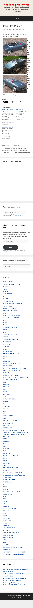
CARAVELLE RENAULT (10, 334)
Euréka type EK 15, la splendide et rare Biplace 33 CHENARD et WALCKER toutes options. (16, 585)
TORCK (5, 513)
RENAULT (6, 489)
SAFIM (5, 499)
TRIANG (5, 523)
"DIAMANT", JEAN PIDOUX (11, 284)
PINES (5, 484)
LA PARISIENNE (8, 423)
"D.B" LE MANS (7, 282)
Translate (17, 215)
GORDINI (6, 396)
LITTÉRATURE (7, 428)
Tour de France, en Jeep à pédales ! (14, 573)
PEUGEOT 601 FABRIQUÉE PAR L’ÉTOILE (17, 153)
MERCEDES (6, 448)
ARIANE (5, 299)
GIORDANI (6, 394)
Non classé (6, 463)
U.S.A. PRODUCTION (9, 528)
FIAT (4, 389)
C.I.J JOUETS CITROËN (10, 327)
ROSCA (5, 496)
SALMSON (6, 501)
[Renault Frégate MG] (9, 132)
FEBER (5, 382)
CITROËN (6, 346)
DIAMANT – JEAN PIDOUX (11, 363)
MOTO (5, 458)
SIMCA (5, 503)
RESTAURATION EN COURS (11, 491)
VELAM (5, 530)
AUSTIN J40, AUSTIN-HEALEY (12, 303)
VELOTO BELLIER (8, 535)
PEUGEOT (6, 470)
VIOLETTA (6, 545)
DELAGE (5, 359)
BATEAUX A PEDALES (10, 311)
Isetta (5, 404)
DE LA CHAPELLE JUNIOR (11, 354)
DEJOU (5, 356)
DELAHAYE (6, 361)
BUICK (5, 325)
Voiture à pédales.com (16, 4)
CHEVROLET (7, 342)
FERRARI (6, 387)
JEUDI (5, 413)
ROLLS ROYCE (7, 494)
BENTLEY (6, 313)
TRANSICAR (7, 520)
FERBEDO (6, 384)
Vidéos (5, 542)
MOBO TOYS (7, 453)
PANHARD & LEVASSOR (10, 468)
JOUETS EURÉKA (8, 416)
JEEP (4, 411)
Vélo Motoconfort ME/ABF (12, 532)
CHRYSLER (6, 344)
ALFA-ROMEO (7, 294)
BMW (5, 320)
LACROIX (6, 425)
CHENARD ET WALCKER (10, 339)
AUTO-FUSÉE (7, 306)
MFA (4, 451)
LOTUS (5, 439)
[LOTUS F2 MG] (22, 115)
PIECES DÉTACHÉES (9, 479)
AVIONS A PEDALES (9, 308)
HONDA (5, 401)
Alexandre (6, 291)
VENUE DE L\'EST (8, 537)
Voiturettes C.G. (8, 549)
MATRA (5, 446)
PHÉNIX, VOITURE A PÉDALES (12, 473)
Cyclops (5, 349)
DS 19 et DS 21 (8, 366)
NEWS (5, 460)
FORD (5, 392)
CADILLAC (6, 330)
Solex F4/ (6, 506)
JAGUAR (5, 408)
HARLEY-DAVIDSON (9, 399)
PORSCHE (6, 487)
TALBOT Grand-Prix (9, 508)
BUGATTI (6, 322)
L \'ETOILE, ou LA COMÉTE (11, 421)
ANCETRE (6, 296)
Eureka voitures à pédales (11, 375)
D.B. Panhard (7, 351)
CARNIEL (6, 337)
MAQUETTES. (7, 441)
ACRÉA (5, 289)
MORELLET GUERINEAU (11, 145)
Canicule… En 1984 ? (9, 576)
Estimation (6, 373)
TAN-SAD (6, 511)
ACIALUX (6, 286)
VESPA (5, 540)
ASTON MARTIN (8, 301)
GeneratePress (16, 597)
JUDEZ (5, 418)
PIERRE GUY (7, 482)
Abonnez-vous (10, 247)
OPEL (5, 465)
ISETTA (7, 406)
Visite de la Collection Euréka (12, 547)
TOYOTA (5, 516)
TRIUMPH (6, 525)
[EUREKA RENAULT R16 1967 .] (9, 117)
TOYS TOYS (6, 518)
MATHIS (5, 444)
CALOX (5, 332)
